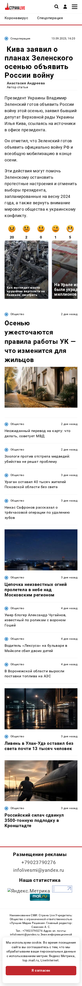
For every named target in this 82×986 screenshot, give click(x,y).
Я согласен (41, 970)
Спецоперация (20, 38)
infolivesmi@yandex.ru (38, 870)
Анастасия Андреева (26, 83)
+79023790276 (38, 862)
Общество (17, 314)
